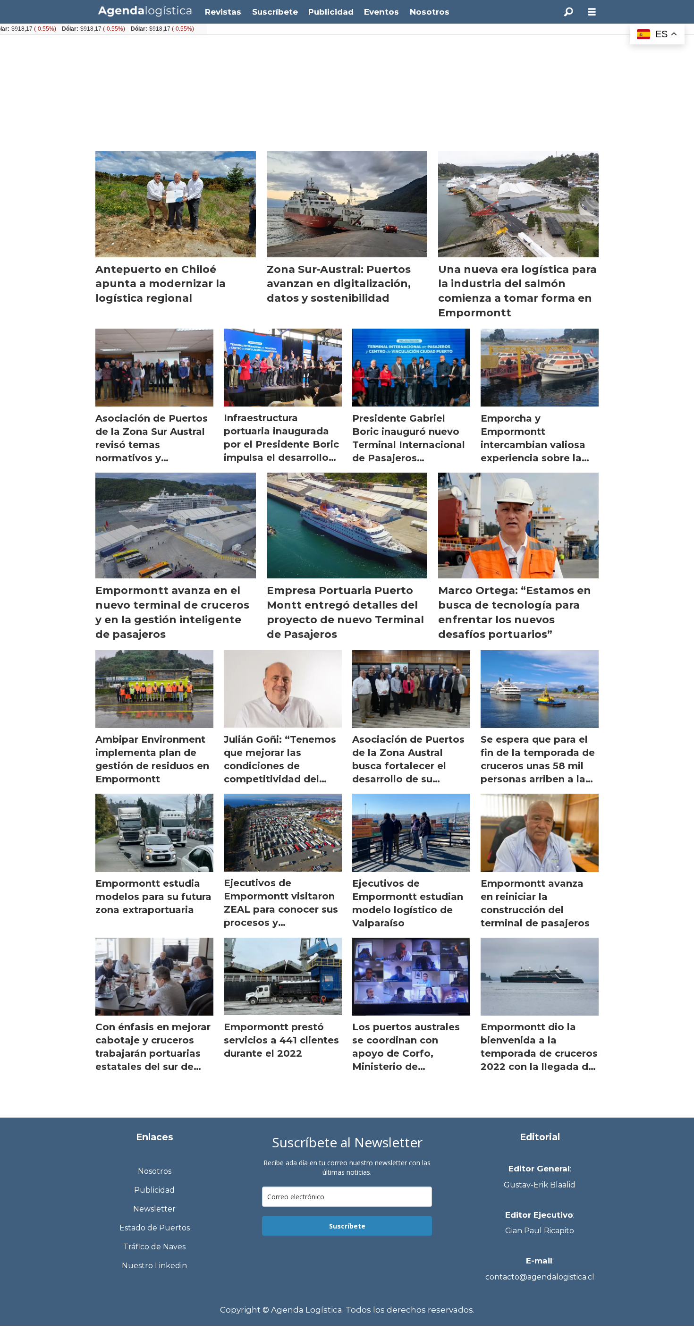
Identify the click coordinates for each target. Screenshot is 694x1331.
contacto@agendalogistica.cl (539, 1276)
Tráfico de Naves (154, 1246)
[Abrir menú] (592, 12)
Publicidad (331, 12)
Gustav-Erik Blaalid (540, 1184)
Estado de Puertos (154, 1227)
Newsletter (154, 1208)
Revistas (223, 12)
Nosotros (429, 12)
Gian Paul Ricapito (539, 1230)
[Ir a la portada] (145, 11)
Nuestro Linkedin (154, 1265)
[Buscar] (568, 12)
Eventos (381, 12)
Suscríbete (275, 12)
